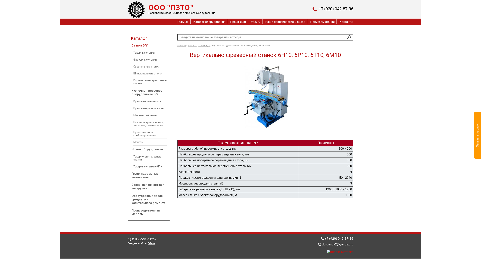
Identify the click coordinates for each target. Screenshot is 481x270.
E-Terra (151, 243)
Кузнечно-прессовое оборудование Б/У (147, 92)
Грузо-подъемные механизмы (145, 175)
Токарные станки (144, 52)
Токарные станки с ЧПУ (147, 166)
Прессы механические (147, 101)
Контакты (346, 22)
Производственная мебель (146, 212)
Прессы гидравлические (148, 108)
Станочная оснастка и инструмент (148, 186)
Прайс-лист (238, 22)
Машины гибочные (145, 115)
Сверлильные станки (146, 66)
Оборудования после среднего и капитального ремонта (149, 199)
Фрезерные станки (145, 59)
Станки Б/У (140, 45)
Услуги (255, 22)
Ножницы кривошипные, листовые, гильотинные (148, 124)
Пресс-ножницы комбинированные (145, 134)
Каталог (192, 45)
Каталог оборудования (209, 22)
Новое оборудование (147, 149)
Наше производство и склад (285, 22)
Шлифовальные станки (147, 73)
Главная (182, 22)
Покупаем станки (322, 22)
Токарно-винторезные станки (147, 158)
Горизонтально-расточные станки (150, 82)
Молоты (138, 142)
